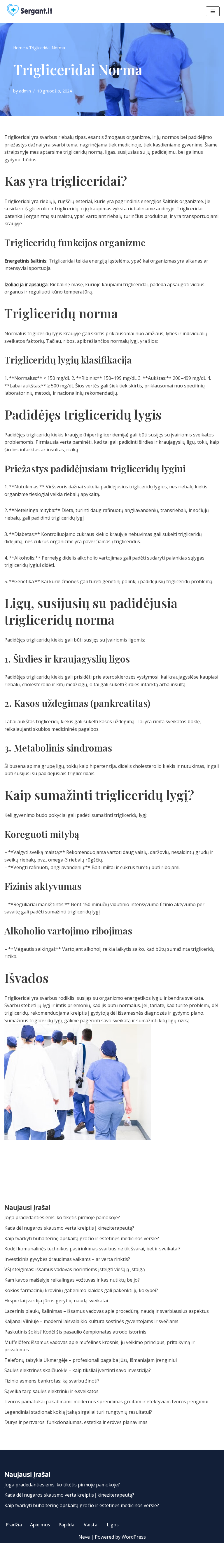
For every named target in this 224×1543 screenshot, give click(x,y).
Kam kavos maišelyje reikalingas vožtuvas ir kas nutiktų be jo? (72, 1280)
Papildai (67, 1524)
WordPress (134, 1537)
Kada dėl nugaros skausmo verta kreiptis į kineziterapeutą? (69, 1228)
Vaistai (91, 1524)
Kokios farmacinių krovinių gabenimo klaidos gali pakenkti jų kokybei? (81, 1290)
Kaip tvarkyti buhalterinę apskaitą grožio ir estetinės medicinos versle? (81, 1238)
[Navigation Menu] (213, 11)
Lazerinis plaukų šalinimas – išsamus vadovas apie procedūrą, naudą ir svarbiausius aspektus (106, 1311)
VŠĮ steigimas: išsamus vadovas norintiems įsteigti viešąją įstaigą (74, 1269)
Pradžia (14, 1524)
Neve (84, 1537)
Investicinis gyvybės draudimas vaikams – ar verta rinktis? (67, 1259)
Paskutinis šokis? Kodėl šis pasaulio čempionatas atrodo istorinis (75, 1332)
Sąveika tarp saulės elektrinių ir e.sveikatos (51, 1391)
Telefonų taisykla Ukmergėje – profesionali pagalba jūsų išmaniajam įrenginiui (90, 1360)
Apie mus (40, 1524)
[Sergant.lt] (35, 11)
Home (19, 47)
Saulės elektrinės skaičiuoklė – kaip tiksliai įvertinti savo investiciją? (77, 1370)
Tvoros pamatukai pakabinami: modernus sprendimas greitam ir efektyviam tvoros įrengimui (106, 1401)
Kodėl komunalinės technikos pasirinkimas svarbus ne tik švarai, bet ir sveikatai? (92, 1248)
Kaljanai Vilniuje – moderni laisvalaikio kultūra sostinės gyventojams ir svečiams (91, 1321)
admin (25, 91)
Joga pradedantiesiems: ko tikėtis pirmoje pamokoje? (62, 1217)
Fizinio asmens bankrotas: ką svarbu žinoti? (51, 1381)
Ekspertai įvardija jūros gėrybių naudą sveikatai (56, 1300)
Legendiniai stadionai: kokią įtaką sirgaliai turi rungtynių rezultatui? (78, 1412)
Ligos (113, 1524)
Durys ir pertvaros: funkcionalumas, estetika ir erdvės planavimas (76, 1422)
